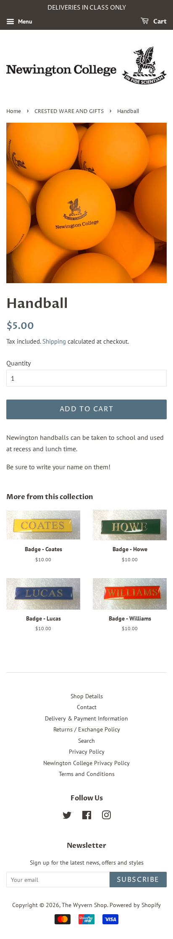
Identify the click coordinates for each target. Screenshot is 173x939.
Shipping (54, 341)
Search (86, 740)
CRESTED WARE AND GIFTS (69, 111)
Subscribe (138, 879)
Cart (159, 22)
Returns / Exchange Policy (86, 729)
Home (13, 111)
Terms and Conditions (87, 774)
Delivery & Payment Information (86, 718)
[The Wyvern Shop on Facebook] (87, 817)
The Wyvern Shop (84, 905)
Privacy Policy (87, 751)
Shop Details (87, 696)
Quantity (18, 363)
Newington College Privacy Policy (86, 763)
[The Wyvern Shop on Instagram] (106, 817)
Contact (87, 707)
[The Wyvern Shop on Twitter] (67, 817)
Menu (24, 21)
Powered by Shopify (135, 905)
